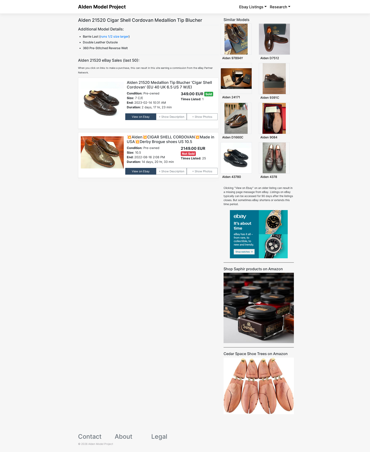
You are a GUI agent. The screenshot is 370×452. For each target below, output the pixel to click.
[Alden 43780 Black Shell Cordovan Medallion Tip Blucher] (236, 157)
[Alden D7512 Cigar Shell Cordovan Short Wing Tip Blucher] (274, 38)
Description (177, 116)
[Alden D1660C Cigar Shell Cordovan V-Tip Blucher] (236, 118)
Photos (207, 116)
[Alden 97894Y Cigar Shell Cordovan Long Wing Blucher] (236, 38)
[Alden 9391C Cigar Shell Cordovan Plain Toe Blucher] (274, 78)
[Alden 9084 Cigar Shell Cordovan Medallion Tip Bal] (274, 118)
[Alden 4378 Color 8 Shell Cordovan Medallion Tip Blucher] (274, 157)
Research (278, 7)
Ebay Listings (251, 7)
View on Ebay (141, 116)
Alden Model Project (102, 7)
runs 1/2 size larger (114, 36)
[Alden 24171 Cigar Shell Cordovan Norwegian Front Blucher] (236, 78)
